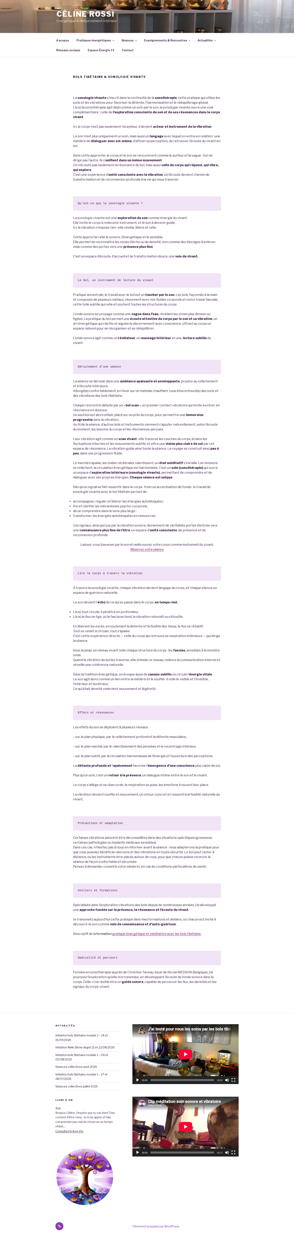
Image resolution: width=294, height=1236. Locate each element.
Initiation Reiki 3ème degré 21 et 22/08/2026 (85, 1047)
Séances (127, 40)
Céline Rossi (86, 14)
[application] (185, 1054)
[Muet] (227, 1080)
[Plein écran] (233, 1080)
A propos (62, 40)
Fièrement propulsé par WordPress (155, 1222)
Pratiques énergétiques (94, 40)
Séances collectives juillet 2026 (76, 1086)
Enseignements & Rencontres (165, 40)
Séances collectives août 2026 (76, 1066)
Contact (128, 50)
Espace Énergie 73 (101, 50)
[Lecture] (138, 1080)
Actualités (205, 40)
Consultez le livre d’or (69, 1126)
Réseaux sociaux (68, 50)
